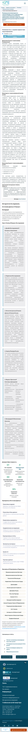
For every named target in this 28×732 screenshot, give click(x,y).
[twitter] (8, 725)
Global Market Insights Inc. (8, 720)
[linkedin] (4, 725)
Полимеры (19, 7)
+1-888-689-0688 (10, 709)
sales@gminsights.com (10, 714)
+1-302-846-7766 (8, 711)
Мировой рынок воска (12, 651)
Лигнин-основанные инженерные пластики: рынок (15, 640)
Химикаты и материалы (10, 7)
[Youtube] (17, 725)
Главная (2, 7)
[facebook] (13, 725)
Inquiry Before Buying (21, 657)
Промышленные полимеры (8, 9)
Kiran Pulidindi (22, 199)
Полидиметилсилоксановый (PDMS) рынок (16, 644)
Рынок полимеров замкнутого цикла (14, 648)
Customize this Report (7, 657)
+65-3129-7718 (8, 712)
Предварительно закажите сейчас (15, 36)
